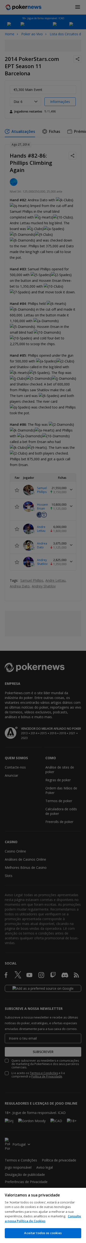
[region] (43, 1215)
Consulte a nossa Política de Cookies (43, 1218)
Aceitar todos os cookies (43, 1233)
